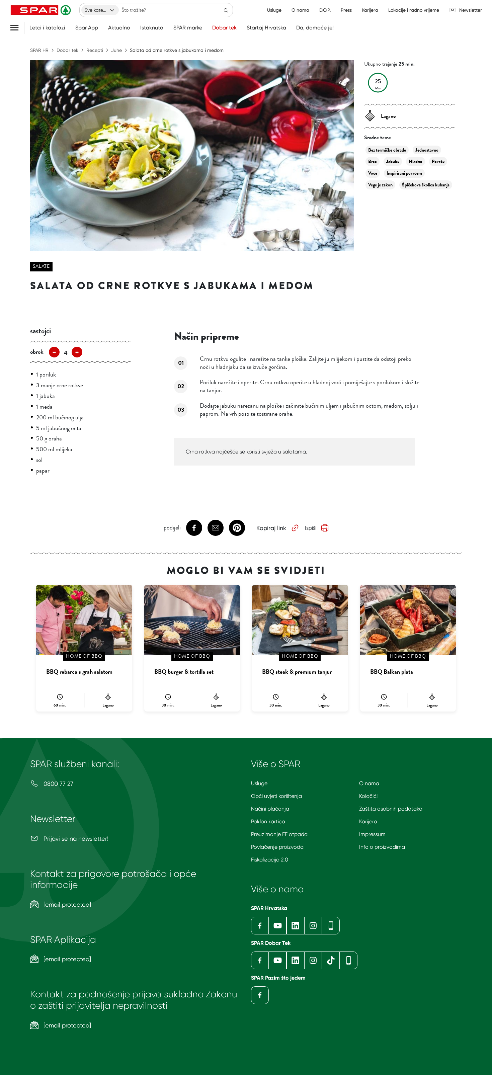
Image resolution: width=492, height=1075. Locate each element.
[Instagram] (313, 925)
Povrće (438, 161)
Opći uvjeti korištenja (276, 796)
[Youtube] (277, 925)
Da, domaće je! (315, 27)
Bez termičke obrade (387, 150)
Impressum (372, 834)
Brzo (372, 161)
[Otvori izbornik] (17, 27)
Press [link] (346, 10)
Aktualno (119, 27)
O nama (369, 783)
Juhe (116, 50)
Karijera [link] (370, 10)
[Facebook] (260, 925)
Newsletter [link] (470, 10)
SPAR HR (39, 50)
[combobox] (100, 10)
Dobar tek (224, 27)
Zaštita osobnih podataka (390, 809)
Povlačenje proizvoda (277, 847)
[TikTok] (331, 960)
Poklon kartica (268, 821)
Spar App (86, 27)
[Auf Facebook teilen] (194, 528)
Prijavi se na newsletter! (75, 838)
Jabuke (392, 161)
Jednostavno (426, 150)
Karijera (368, 821)
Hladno (415, 161)
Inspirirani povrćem (404, 173)
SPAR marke (187, 27)
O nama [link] (300, 10)
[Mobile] (331, 925)
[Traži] (226, 10)
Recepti (94, 50)
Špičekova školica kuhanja (425, 184)
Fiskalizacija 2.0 (269, 859)
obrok (37, 351)
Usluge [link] (274, 10)
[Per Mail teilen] (216, 528)
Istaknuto (151, 27)
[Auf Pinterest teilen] (237, 528)
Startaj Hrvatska (266, 27)
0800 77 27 (57, 783)
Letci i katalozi (47, 27)
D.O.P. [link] (325, 10)
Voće (372, 173)
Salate (41, 266)
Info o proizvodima (382, 847)
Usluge (259, 783)
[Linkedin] (295, 925)
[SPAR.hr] (41, 10)
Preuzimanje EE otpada (279, 834)
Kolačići (368, 796)
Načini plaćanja (270, 809)
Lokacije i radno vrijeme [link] (413, 10)
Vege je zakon (380, 184)
